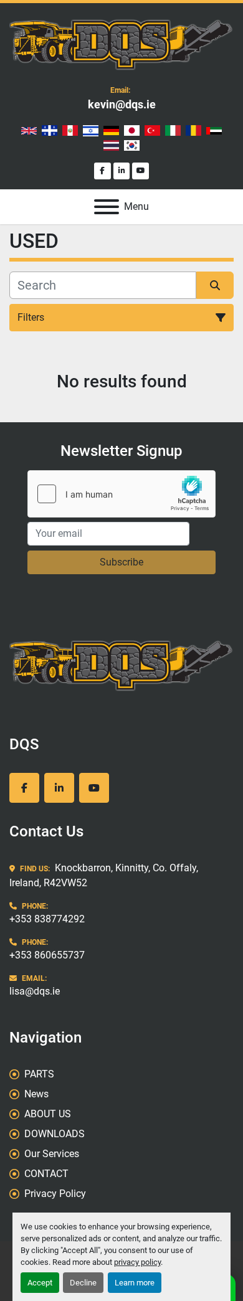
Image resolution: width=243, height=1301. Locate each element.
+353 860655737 (47, 955)
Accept (39, 1282)
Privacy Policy (55, 1193)
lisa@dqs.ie (34, 991)
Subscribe (121, 562)
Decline (83, 1282)
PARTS (39, 1074)
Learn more (135, 1282)
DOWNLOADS (54, 1134)
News (36, 1094)
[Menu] (106, 206)
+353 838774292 (47, 919)
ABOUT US (47, 1114)
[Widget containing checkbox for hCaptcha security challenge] (121, 494)
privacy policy (137, 1262)
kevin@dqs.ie (122, 104)
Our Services (51, 1154)
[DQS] (121, 663)
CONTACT (46, 1174)
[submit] (215, 285)
